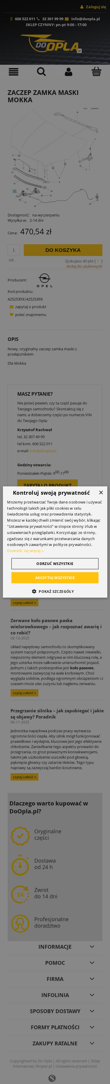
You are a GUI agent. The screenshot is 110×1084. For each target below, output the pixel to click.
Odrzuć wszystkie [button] (54, 563)
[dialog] (55, 542)
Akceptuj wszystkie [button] (55, 577)
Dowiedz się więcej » (25, 550)
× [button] (101, 492)
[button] (55, 591)
